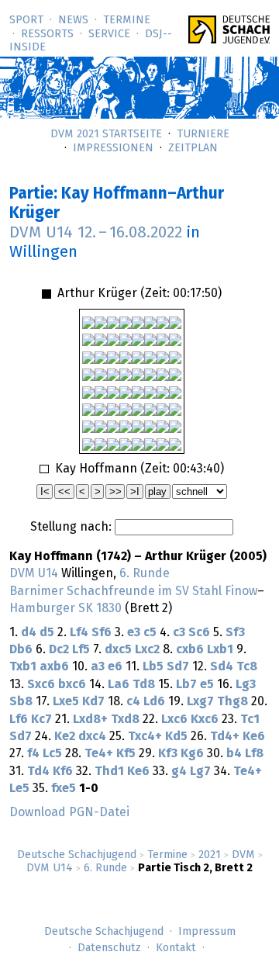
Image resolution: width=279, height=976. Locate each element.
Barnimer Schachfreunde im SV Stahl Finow (133, 591)
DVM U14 (49, 868)
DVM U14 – (95, 233)
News (73, 20)
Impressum (207, 931)
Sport (26, 20)
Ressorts (47, 34)
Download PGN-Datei (69, 812)
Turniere (203, 134)
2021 (209, 855)
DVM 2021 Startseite (106, 134)
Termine (126, 20)
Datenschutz (109, 948)
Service (109, 34)
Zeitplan (193, 148)
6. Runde (105, 868)
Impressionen (113, 148)
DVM (243, 855)
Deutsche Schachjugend (76, 855)
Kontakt (176, 948)
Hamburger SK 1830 (65, 608)
